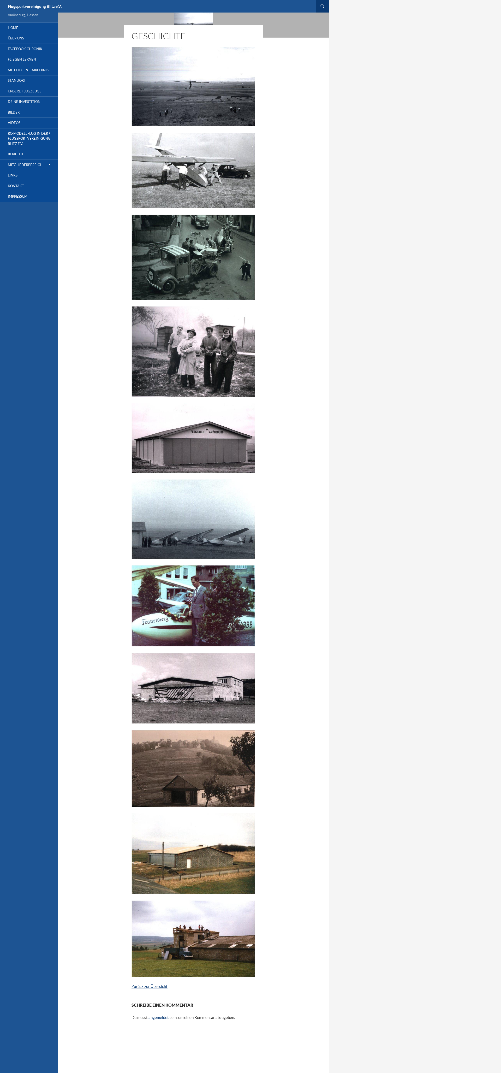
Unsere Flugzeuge (24, 91)
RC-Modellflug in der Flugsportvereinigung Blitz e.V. (29, 138)
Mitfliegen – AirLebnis (28, 70)
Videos (14, 123)
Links (12, 175)
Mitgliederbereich (25, 165)
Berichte (16, 154)
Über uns (16, 38)
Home (13, 28)
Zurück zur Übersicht (150, 986)
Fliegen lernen (22, 59)
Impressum (17, 196)
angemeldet (158, 1017)
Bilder (14, 112)
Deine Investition (24, 101)
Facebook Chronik (25, 49)
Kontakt (16, 186)
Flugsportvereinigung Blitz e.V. (35, 6)
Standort (17, 80)
